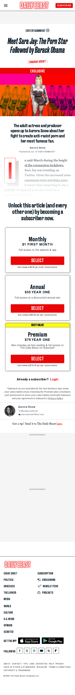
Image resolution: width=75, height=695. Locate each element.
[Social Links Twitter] (27, 651)
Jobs (32, 664)
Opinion (8, 625)
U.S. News (9, 619)
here (59, 423)
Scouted (8, 631)
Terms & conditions (59, 667)
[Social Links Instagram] (34, 651)
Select (37, 260)
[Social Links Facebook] (20, 651)
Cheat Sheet (10, 573)
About (7, 664)
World (7, 606)
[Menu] (9, 6)
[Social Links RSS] (49, 651)
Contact (17, 664)
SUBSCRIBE (64, 5)
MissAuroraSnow (29, 411)
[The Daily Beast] (34, 6)
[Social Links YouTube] (41, 651)
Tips (25, 664)
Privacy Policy (55, 398)
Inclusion (42, 667)
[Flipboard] (56, 651)
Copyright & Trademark (17, 670)
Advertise (42, 664)
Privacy (60, 664)
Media (7, 599)
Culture (8, 612)
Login (54, 379)
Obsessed (9, 586)
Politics (8, 579)
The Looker (10, 592)
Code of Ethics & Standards (19, 667)
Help (51, 664)
